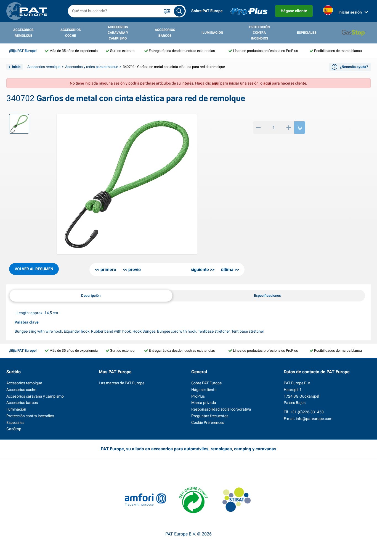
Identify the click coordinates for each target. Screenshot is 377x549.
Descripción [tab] (90, 295)
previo (134, 269)
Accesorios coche (70, 32)
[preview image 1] (19, 124)
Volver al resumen (34, 269)
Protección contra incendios (259, 32)
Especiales (306, 33)
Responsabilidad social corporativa (221, 409)
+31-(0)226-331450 (307, 412)
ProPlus (198, 396)
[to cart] (299, 127)
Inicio (16, 67)
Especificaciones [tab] (267, 295)
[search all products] (179, 11)
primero (108, 269)
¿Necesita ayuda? (354, 67)
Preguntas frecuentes (209, 416)
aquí (215, 83)
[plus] (288, 127)
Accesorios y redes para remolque (91, 67)
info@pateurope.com (314, 418)
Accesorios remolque (23, 32)
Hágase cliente (294, 11)
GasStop (13, 429)
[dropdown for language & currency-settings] (328, 11)
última (227, 269)
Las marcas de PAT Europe (121, 383)
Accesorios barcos (165, 32)
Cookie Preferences (207, 422)
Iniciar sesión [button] (350, 12)
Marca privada (203, 402)
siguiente (200, 269)
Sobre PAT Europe (207, 11)
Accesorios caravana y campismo (118, 32)
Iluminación (212, 33)
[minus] (258, 127)
